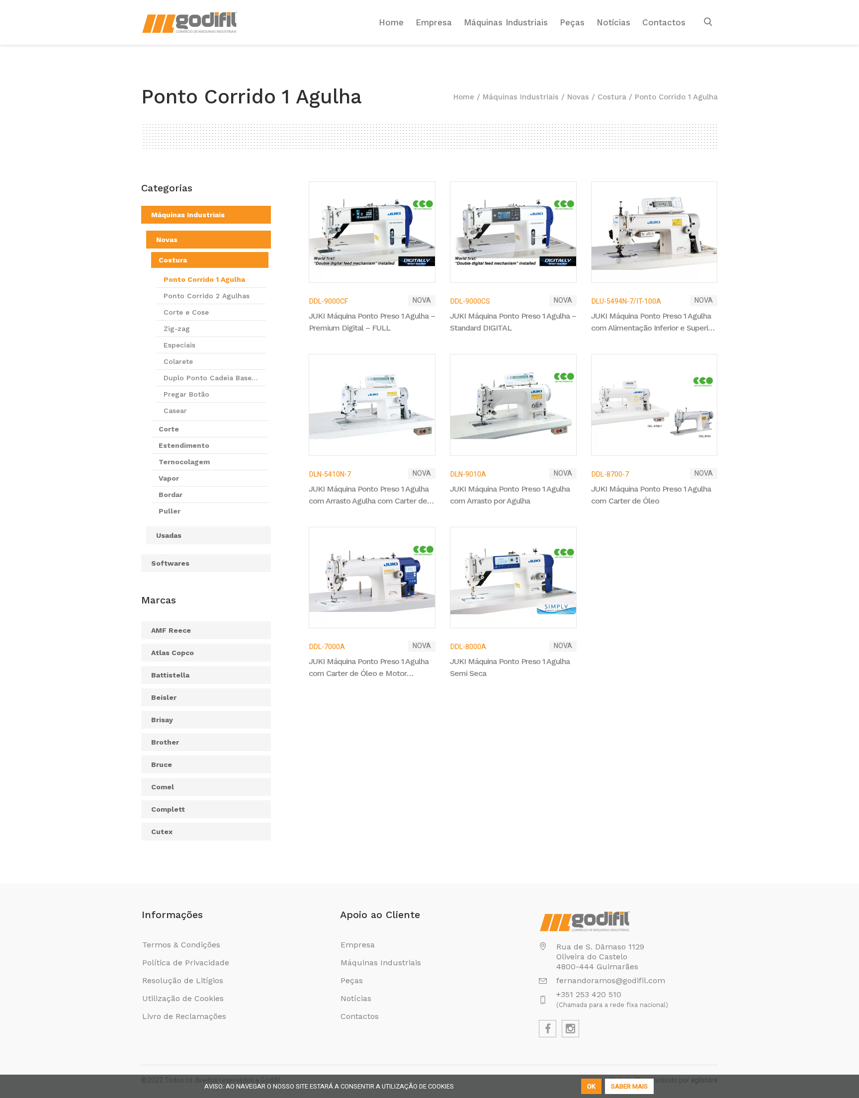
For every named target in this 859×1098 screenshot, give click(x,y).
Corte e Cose (186, 312)
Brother (165, 742)
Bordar (170, 495)
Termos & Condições (181, 944)
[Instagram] (570, 1028)
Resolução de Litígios (182, 980)
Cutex (161, 832)
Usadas (168, 535)
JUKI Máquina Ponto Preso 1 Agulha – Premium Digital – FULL (372, 322)
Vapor (169, 478)
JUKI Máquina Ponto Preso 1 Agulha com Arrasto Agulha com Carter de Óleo (369, 495)
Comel (162, 787)
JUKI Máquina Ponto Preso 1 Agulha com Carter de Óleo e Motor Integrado (369, 668)
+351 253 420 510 (588, 994)
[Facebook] (547, 1028)
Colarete (178, 361)
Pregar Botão (186, 394)
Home (463, 96)
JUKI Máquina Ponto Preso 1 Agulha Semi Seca (510, 667)
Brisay (162, 720)
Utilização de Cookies (183, 998)
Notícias (356, 998)
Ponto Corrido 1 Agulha (204, 279)
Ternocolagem (184, 462)
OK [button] (591, 1086)
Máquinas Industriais (521, 96)
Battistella (170, 675)
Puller (169, 511)
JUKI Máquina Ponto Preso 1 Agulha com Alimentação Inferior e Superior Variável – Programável (653, 322)
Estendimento (184, 445)
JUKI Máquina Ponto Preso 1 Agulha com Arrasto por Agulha (510, 495)
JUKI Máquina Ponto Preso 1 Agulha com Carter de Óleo (651, 495)
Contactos (360, 1016)
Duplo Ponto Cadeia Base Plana (208, 380)
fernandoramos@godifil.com (610, 980)
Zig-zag (177, 329)
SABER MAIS (629, 1086)
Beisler (163, 697)
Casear (175, 411)
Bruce (161, 764)
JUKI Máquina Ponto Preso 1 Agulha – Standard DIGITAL (513, 322)
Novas (578, 96)
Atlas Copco (172, 653)
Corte (169, 429)
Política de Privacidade (185, 962)
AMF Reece (171, 630)
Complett (168, 809)
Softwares (170, 563)
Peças (352, 980)
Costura (612, 96)
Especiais (179, 345)
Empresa (358, 944)
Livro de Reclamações (184, 1016)
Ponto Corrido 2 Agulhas (207, 296)
